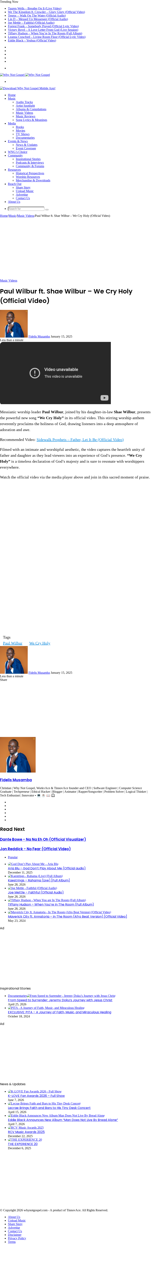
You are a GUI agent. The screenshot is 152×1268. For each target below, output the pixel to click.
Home (12, 95)
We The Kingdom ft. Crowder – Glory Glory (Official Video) (46, 12)
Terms (12, 1241)
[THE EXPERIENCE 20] (25, 1139)
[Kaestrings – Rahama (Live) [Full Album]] (35, 876)
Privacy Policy (17, 1238)
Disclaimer (14, 1234)
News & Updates (26, 144)
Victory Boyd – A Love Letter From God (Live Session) (43, 29)
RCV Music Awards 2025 (26, 1132)
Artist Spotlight (25, 105)
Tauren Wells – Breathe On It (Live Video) (34, 8)
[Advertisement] (76, 247)
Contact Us (23, 198)
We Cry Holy (39, 643)
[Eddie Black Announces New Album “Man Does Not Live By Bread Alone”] (56, 1115)
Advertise (22, 194)
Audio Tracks (24, 102)
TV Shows (22, 134)
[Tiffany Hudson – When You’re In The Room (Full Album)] (47, 900)
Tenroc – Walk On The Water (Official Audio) (37, 15)
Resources (14, 169)
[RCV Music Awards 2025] (26, 1127)
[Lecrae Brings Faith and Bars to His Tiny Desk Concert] (44, 1103)
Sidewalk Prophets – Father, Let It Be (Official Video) (80, 439)
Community (15, 155)
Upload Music (25, 191)
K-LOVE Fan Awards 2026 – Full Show (36, 1095)
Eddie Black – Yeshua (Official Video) (32, 40)
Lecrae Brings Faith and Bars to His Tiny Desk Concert (49, 1108)
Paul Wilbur (12, 643)
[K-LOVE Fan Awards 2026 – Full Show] (35, 1091)
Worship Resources (28, 176)
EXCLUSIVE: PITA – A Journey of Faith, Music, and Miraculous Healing (59, 1012)
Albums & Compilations (31, 109)
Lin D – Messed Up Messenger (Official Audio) (38, 19)
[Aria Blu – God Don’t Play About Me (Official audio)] (33, 864)
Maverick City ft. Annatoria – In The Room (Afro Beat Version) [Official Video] (67, 916)
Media (12, 123)
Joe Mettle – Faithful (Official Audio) (31, 22)
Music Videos (24, 112)
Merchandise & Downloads (33, 180)
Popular (13, 857)
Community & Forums (30, 166)
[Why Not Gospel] (25, 74)
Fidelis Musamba (39, 336)
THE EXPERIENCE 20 (23, 1144)
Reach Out (14, 184)
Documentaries (25, 137)
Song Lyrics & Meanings (31, 120)
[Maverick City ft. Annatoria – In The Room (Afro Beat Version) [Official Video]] (59, 912)
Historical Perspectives (30, 173)
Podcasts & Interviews (30, 162)
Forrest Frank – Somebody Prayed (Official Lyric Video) (43, 26)
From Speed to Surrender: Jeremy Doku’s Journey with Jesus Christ (60, 1000)
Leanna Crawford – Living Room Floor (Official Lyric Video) (47, 37)
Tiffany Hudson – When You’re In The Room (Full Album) (45, 33)
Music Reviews (25, 116)
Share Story (23, 187)
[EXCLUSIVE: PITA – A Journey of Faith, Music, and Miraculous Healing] (46, 1007)
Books (20, 127)
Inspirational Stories (28, 159)
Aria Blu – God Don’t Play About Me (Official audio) (47, 868)
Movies (20, 130)
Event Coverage (26, 148)
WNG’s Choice (17, 152)
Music (12, 98)
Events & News (18, 141)
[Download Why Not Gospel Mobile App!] (27, 88)
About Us (14, 201)
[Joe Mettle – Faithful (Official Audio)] (32, 888)
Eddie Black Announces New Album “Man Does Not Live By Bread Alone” (63, 1120)
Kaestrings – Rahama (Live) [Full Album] (39, 880)
